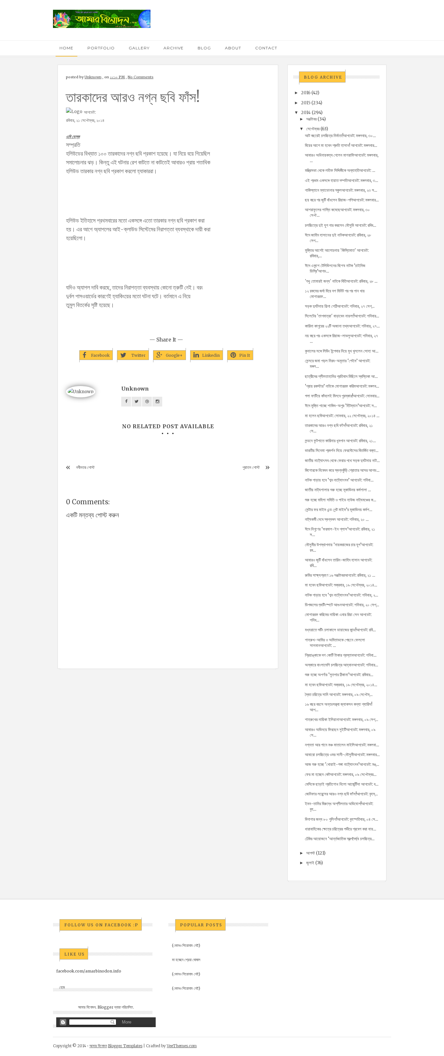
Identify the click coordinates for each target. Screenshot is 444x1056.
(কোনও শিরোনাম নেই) (186, 945)
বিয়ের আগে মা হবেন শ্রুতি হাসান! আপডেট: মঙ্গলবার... (341, 145)
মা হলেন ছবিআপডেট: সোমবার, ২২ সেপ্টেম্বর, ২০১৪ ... (342, 416)
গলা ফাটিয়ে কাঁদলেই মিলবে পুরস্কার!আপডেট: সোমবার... (342, 396)
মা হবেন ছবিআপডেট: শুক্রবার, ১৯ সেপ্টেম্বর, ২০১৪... (341, 585)
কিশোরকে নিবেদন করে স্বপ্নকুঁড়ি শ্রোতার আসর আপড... (342, 470)
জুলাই (310, 863)
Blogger (105, 1007)
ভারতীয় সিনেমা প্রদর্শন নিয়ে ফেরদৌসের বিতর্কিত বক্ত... (341, 450)
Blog (204, 47)
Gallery (139, 47)
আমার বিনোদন (98, 1045)
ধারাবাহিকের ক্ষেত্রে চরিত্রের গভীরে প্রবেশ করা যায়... (340, 829)
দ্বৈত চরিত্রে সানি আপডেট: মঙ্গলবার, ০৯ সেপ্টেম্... (338, 694)
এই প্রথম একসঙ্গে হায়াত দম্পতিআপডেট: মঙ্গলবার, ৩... (341, 180)
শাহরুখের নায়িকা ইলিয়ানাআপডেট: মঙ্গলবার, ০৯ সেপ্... (341, 719)
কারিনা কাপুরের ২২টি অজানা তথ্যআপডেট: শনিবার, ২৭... (342, 326)
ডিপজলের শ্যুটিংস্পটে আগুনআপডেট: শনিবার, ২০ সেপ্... (342, 605)
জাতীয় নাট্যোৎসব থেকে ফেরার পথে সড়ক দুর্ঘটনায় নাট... (342, 460)
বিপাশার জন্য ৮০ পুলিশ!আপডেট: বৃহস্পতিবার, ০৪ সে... (341, 819)
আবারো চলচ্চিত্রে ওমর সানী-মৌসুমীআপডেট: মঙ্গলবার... (342, 754)
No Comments (140, 77)
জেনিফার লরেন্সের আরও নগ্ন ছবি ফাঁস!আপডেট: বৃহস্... (341, 794)
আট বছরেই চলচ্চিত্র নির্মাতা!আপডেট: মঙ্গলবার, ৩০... (340, 135)
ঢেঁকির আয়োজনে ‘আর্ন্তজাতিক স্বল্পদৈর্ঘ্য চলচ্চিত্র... (339, 839)
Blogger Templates (125, 1045)
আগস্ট (310, 853)
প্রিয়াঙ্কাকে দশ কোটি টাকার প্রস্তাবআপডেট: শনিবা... (340, 655)
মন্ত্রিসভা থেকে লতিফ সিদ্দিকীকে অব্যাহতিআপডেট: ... (340, 170)
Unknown (93, 77)
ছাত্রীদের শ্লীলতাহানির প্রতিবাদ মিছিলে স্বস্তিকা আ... (341, 376)
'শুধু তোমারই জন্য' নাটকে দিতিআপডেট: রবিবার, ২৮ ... (341, 281)
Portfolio (101, 47)
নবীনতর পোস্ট (85, 467)
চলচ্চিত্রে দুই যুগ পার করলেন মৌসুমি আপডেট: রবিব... (340, 225)
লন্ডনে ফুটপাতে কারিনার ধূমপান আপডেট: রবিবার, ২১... (340, 441)
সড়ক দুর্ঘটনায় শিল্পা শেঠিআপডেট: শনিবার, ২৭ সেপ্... (339, 306)
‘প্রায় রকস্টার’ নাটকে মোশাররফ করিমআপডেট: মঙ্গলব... (342, 386)
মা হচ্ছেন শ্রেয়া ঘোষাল (186, 959)
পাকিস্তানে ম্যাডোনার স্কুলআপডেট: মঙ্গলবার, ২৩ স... (341, 190)
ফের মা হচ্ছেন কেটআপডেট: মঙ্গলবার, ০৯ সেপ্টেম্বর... (340, 774)
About (233, 47)
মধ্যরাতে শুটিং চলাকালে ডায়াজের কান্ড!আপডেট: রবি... (340, 630)
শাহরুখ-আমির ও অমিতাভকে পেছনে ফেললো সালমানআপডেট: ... (335, 642)
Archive (173, 47)
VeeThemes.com (182, 1045)
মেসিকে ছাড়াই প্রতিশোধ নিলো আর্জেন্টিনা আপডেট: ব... (341, 784)
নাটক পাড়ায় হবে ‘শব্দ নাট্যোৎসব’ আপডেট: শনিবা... (339, 480)
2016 (305, 93)
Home (66, 47)
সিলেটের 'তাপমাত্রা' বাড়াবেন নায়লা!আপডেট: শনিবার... (342, 316)
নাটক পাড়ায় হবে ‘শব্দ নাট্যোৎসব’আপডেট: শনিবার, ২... (341, 595)
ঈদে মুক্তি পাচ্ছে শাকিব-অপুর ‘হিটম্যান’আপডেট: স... (341, 405)
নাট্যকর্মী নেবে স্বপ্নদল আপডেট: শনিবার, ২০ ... (337, 519)
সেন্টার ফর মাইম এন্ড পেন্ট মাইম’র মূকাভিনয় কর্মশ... (338, 509)
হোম (62, 987)
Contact (266, 47)
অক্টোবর (311, 119)
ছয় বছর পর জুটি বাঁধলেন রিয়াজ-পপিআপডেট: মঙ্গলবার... (342, 200)
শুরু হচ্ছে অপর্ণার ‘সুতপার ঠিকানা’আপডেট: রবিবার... (339, 674)
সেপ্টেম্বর (313, 129)
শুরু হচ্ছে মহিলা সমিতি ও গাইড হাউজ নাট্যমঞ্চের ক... (340, 500)
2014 (306, 112)
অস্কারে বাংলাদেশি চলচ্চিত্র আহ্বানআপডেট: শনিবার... (341, 665)
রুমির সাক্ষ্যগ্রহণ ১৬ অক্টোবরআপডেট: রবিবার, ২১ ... (340, 575)
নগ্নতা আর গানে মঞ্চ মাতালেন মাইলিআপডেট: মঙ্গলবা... (342, 745)
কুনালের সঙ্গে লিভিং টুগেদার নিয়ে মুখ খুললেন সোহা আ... (341, 351)
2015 (305, 103)
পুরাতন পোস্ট (251, 467)
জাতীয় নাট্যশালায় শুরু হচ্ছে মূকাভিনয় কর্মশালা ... (338, 490)
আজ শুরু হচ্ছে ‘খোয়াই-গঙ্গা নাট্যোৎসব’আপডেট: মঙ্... (342, 764)
